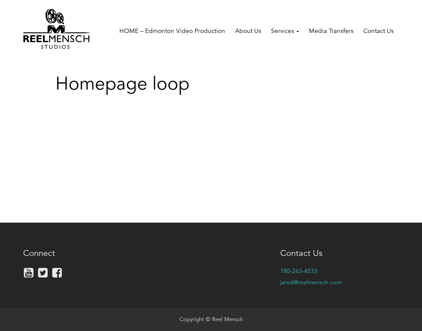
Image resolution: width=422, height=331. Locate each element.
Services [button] (283, 31)
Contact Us (378, 31)
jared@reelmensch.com (311, 282)
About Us (248, 31)
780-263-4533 (298, 271)
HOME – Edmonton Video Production (172, 31)
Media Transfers (331, 31)
